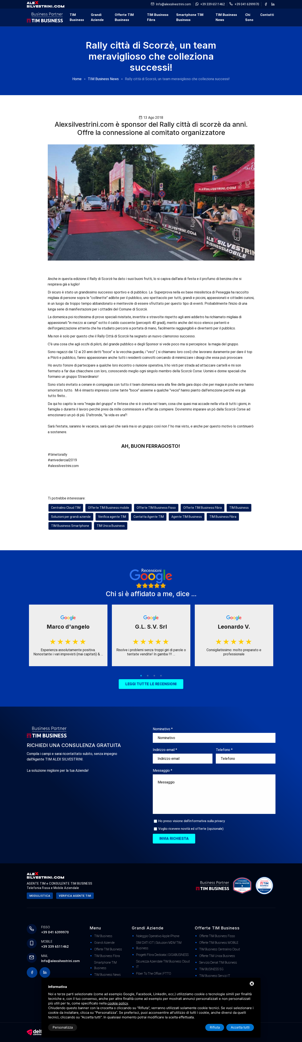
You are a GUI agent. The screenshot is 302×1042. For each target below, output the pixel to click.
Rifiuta (215, 1027)
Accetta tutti (240, 1027)
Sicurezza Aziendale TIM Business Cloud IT (163, 964)
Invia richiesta (174, 838)
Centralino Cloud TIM (65, 507)
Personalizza (63, 1027)
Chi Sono (249, 17)
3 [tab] (154, 676)
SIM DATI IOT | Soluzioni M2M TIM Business (159, 945)
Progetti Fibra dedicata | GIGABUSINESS (162, 955)
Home (77, 79)
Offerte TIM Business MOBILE (218, 942)
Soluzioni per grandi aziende (71, 516)
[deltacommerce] (35, 1032)
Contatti (267, 15)
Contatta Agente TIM (149, 516)
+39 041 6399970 (247, 4)
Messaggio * (162, 770)
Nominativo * (163, 729)
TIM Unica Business (111, 526)
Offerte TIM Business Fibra (202, 507)
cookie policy (117, 1003)
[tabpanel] (68, 635)
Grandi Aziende (97, 17)
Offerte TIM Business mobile (108, 507)
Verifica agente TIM (112, 516)
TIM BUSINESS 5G (211, 969)
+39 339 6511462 (212, 4)
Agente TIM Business (186, 516)
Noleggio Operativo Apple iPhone (157, 936)
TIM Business (77, 17)
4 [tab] (161, 676)
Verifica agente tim (75, 895)
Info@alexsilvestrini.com (173, 4)
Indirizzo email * (165, 750)
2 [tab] (147, 676)
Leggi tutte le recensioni (151, 684)
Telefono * (224, 750)
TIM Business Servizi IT (214, 976)
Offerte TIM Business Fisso (156, 507)
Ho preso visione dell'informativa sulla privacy (191, 821)
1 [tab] (141, 676)
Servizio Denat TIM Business (218, 962)
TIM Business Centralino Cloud (219, 949)
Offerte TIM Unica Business (217, 956)
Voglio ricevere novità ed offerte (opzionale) (191, 829)
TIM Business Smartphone (70, 526)
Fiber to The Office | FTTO (153, 973)
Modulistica (39, 895)
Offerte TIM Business (124, 17)
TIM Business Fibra (157, 17)
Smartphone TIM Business (189, 17)
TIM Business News (226, 17)
